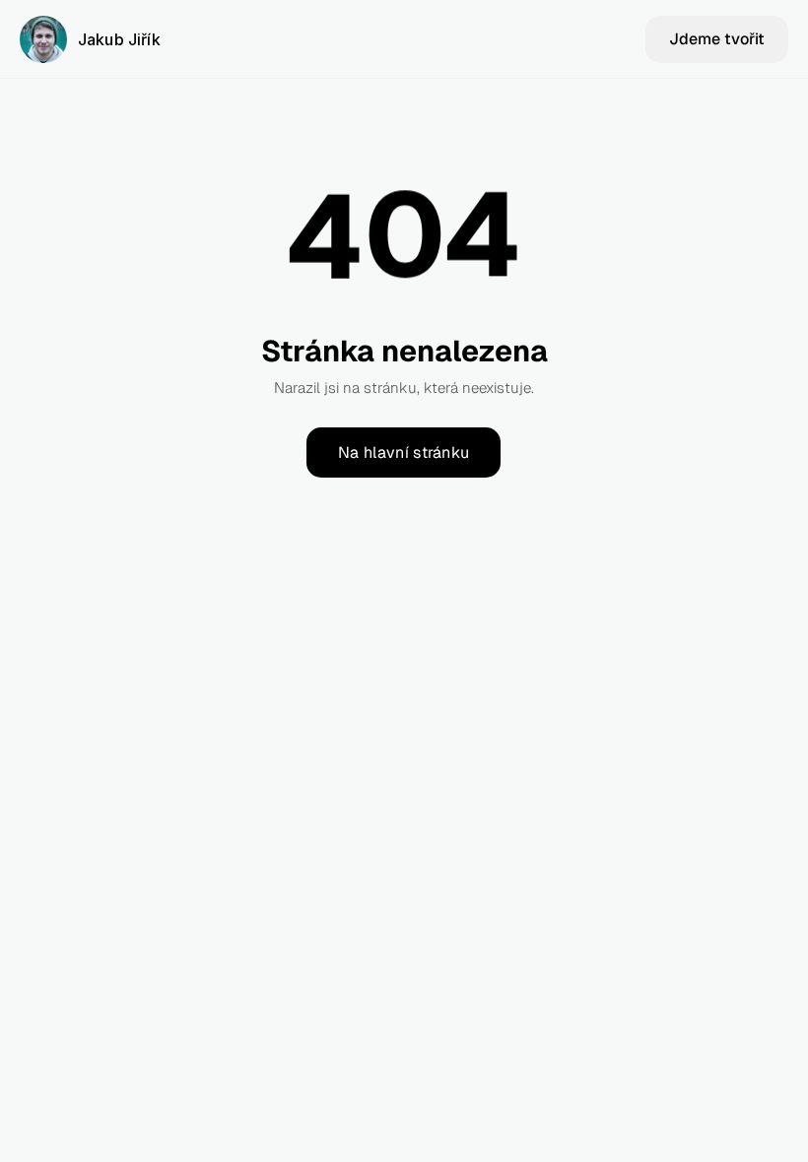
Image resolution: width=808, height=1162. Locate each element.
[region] (404, 248)
